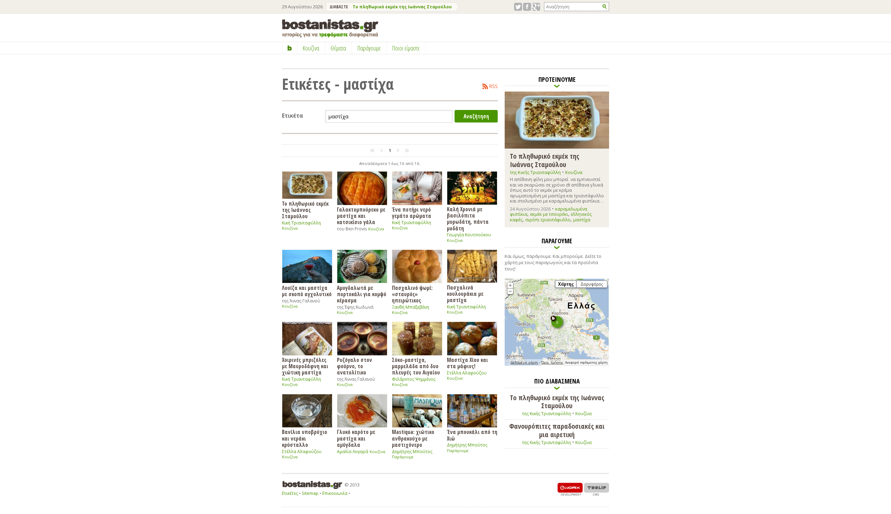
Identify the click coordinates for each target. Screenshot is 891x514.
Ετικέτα (292, 115)
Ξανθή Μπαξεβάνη (410, 307)
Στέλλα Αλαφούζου (467, 373)
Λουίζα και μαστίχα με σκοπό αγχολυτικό (307, 290)
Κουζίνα (290, 228)
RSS (493, 86)
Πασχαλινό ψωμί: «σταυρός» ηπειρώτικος (412, 294)
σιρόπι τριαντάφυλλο (547, 219)
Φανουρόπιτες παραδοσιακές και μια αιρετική (557, 430)
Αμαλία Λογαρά (352, 451)
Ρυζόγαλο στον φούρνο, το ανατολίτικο (354, 366)
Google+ (536, 7)
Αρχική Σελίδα (289, 48)
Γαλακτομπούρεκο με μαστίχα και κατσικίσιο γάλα (361, 216)
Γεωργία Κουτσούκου (469, 235)
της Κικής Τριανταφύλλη (535, 172)
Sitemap (310, 493)
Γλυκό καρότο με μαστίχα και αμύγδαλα (356, 438)
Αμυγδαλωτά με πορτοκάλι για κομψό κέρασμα (361, 294)
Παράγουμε (402, 456)
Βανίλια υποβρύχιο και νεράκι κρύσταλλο (304, 438)
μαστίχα (581, 219)
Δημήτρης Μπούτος (412, 451)
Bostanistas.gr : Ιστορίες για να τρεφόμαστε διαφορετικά (330, 28)
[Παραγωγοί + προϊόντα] (557, 364)
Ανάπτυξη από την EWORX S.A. (570, 489)
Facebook (527, 7)
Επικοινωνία (334, 493)
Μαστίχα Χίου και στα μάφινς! (467, 362)
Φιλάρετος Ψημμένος (413, 379)
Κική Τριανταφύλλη (301, 223)
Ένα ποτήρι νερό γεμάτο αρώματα (411, 212)
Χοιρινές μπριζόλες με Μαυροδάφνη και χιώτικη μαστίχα (305, 366)
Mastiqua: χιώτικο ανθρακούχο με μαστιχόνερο (413, 438)
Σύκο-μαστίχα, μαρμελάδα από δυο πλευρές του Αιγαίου (416, 366)
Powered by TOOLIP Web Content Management (596, 489)
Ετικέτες (290, 493)
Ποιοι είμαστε (406, 48)
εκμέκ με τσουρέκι (549, 214)
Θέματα (338, 48)
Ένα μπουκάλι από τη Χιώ (472, 434)
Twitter (518, 7)
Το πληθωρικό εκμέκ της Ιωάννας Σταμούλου (402, 6)
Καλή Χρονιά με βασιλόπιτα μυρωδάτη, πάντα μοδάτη (468, 218)
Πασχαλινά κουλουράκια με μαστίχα (465, 293)
